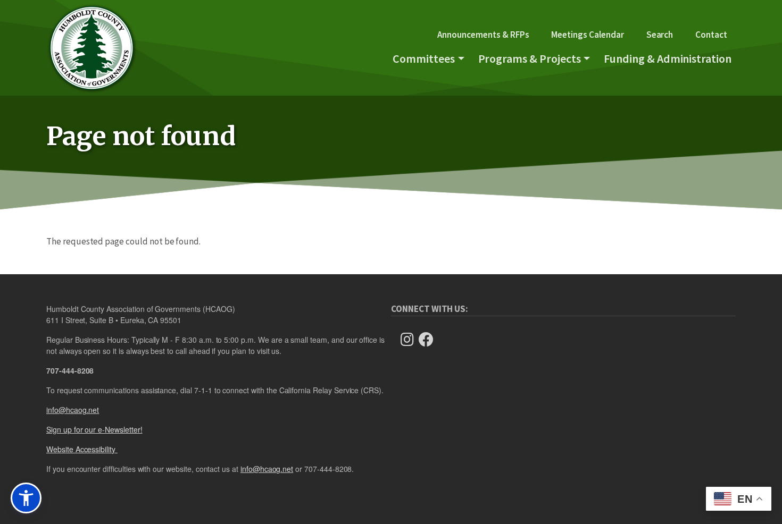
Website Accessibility (82, 449)
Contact (711, 34)
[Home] (91, 48)
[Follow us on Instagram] (410, 339)
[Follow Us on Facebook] (429, 339)
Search (659, 34)
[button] (26, 498)
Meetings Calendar (587, 34)
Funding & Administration (667, 58)
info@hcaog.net (72, 409)
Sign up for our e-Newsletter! (94, 429)
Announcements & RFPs (483, 34)
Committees (424, 58)
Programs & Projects (529, 58)
